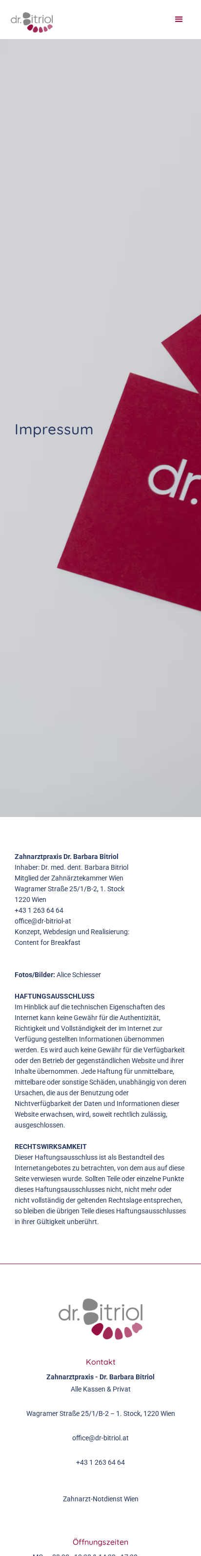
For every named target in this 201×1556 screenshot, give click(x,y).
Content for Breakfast (47, 942)
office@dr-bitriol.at (100, 1438)
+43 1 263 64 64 (39, 910)
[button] (179, 19)
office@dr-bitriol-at (43, 921)
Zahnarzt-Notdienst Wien (101, 1499)
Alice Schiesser (79, 975)
